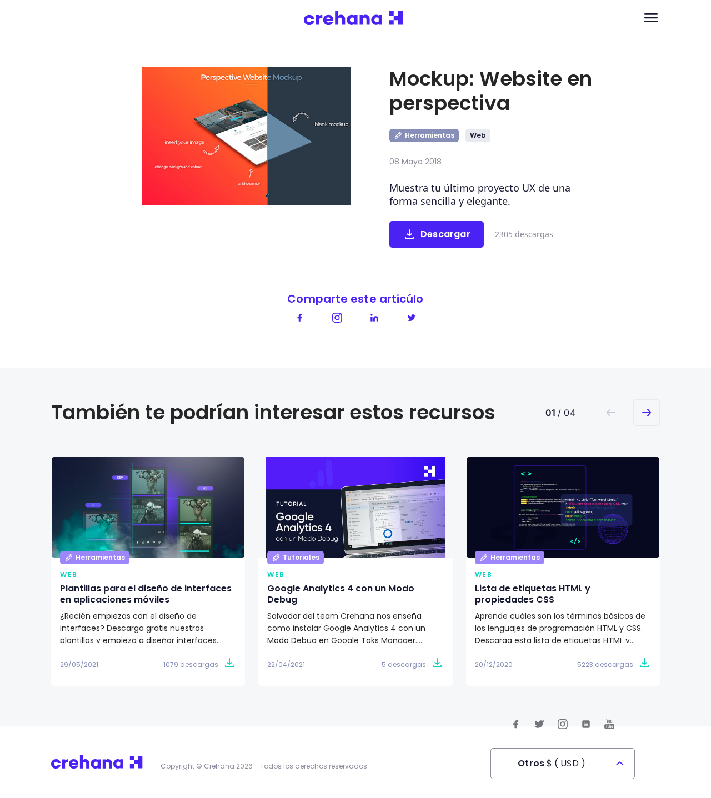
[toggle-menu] (651, 18)
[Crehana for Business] (353, 18)
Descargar (445, 234)
